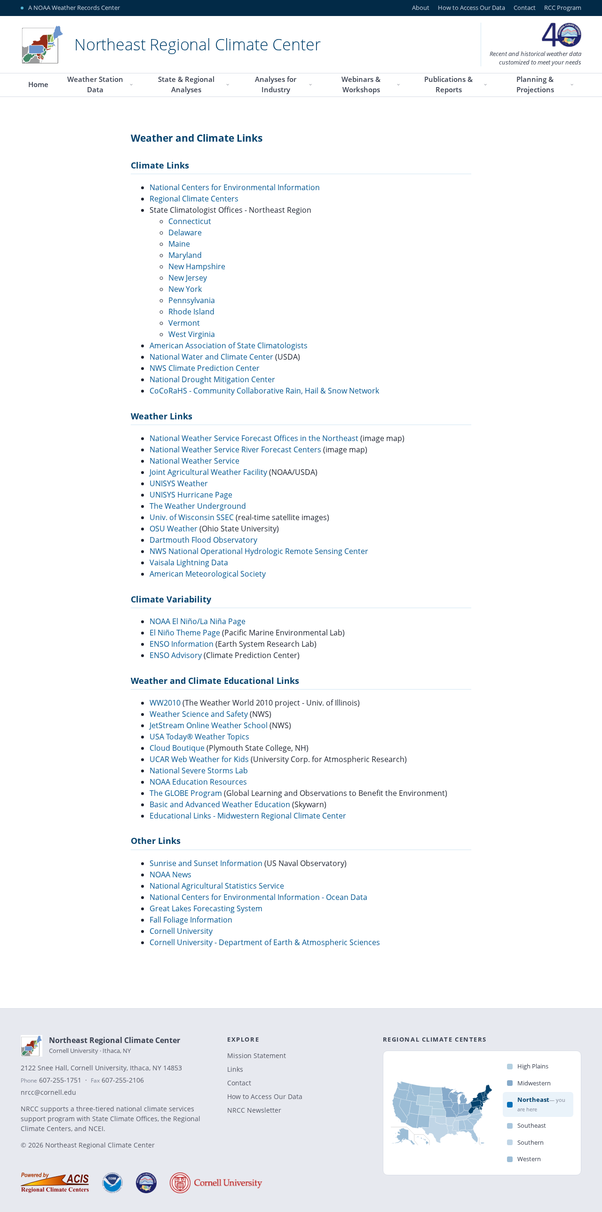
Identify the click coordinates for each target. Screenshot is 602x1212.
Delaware (185, 232)
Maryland (185, 255)
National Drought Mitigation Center (212, 379)
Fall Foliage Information (191, 920)
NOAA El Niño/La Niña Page (198, 621)
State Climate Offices (125, 1118)
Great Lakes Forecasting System (206, 908)
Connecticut (189, 221)
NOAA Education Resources (198, 782)
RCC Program (562, 7)
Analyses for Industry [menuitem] (275, 84)
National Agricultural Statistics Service (217, 886)
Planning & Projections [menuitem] (535, 84)
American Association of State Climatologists (229, 345)
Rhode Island (191, 311)
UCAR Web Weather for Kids (199, 759)
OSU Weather (174, 528)
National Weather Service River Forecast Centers (235, 449)
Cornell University (181, 931)
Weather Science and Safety (199, 714)
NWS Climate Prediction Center (205, 368)
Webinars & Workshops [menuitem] (360, 84)
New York (185, 289)
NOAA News (170, 874)
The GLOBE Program (186, 793)
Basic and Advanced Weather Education (220, 804)
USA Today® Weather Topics (199, 736)
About (420, 7)
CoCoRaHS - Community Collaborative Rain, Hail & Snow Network (264, 390)
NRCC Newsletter (254, 1110)
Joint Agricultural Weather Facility (208, 472)
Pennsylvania (191, 300)
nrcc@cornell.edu (48, 1092)
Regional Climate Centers (194, 198)
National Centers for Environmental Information (235, 187)
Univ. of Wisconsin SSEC (192, 517)
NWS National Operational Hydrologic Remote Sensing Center (259, 551)
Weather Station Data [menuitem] (95, 84)
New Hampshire (196, 266)
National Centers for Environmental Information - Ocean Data (258, 897)
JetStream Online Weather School (209, 725)
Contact (525, 7)
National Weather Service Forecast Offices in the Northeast (254, 438)
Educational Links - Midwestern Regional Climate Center (248, 816)
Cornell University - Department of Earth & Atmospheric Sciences (265, 942)
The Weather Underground (198, 506)
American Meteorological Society (208, 574)
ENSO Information (182, 644)
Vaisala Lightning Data (189, 562)
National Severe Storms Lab (199, 770)
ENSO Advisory (176, 655)
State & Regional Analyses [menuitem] (186, 84)
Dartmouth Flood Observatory (203, 540)
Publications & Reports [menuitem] (448, 84)
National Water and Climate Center (211, 357)
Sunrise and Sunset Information (206, 863)
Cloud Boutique (177, 748)
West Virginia (191, 334)
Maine (179, 244)
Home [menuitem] (38, 84)
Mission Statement (256, 1055)
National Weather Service (194, 461)
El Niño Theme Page (185, 632)
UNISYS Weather (179, 483)
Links (235, 1069)
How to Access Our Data (471, 7)
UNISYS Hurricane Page (191, 495)
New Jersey (187, 278)
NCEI (95, 1128)
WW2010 (165, 703)
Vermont (184, 323)
